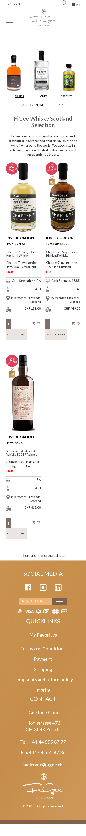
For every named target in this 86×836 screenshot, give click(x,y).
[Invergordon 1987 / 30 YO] (23, 399)
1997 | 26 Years (20, 240)
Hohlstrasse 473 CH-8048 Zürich (43, 726)
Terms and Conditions (43, 648)
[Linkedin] (58, 589)
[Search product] (64, 2)
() (78, 4)
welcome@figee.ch (43, 764)
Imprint (43, 689)
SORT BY (27, 104)
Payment (43, 659)
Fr (20, 4)
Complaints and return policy (43, 679)
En (9, 4)
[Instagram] (43, 589)
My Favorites (43, 634)
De (15, 4)
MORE (10, 271)
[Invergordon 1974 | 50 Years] (63, 205)
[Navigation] (9, 21)
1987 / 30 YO (20, 440)
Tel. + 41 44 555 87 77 (43, 742)
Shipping (43, 669)
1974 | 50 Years (60, 240)
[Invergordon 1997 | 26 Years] (23, 205)
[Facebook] (28, 589)
